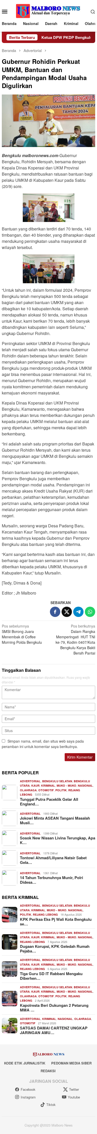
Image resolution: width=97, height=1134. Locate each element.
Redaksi (48, 1070)
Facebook (28, 1089)
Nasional (85, 785)
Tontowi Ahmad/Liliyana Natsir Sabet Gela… (53, 860)
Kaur (35, 785)
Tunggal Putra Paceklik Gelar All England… (49, 801)
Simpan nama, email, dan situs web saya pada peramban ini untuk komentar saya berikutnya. (43, 743)
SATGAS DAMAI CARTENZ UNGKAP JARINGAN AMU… (53, 1030)
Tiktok (51, 1104)
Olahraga (28, 790)
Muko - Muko (66, 785)
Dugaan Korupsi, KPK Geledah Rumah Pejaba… (54, 948)
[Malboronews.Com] (48, 10)
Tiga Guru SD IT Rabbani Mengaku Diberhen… (51, 976)
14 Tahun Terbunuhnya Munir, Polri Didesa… (51, 879)
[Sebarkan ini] (55, 612)
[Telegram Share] (78, 612)
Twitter (74, 1089)
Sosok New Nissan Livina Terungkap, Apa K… (57, 840)
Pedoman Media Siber (71, 1063)
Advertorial (30, 781)
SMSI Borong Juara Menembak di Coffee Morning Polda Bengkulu (22, 634)
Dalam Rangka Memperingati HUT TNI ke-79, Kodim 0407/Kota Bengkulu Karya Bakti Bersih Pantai (75, 639)
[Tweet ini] (67, 612)
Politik (61, 790)
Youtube (74, 1097)
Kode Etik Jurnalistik (24, 1063)
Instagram (28, 1097)
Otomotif (46, 790)
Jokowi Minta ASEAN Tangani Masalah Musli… (55, 820)
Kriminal (48, 785)
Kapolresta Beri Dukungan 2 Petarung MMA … (54, 1007)
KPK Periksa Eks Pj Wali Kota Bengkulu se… (56, 921)
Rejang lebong (45, 914)
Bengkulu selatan (57, 781)
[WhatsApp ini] (90, 612)
